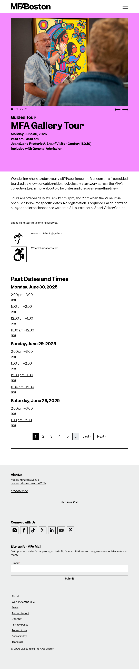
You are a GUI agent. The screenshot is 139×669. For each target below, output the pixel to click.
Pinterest (70, 530)
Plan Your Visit (69, 502)
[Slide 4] (26, 109)
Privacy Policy (20, 624)
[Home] (31, 6)
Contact (17, 619)
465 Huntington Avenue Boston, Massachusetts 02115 (28, 481)
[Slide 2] (17, 109)
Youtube (61, 530)
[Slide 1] (12, 109)
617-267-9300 (19, 491)
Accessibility (19, 636)
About (15, 596)
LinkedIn (52, 530)
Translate (17, 642)
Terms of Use (19, 630)
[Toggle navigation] (125, 6)
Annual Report (20, 613)
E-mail (15, 563)
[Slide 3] (21, 109)
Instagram (14, 530)
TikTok (33, 530)
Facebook (24, 530)
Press (15, 607)
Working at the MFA (23, 602)
